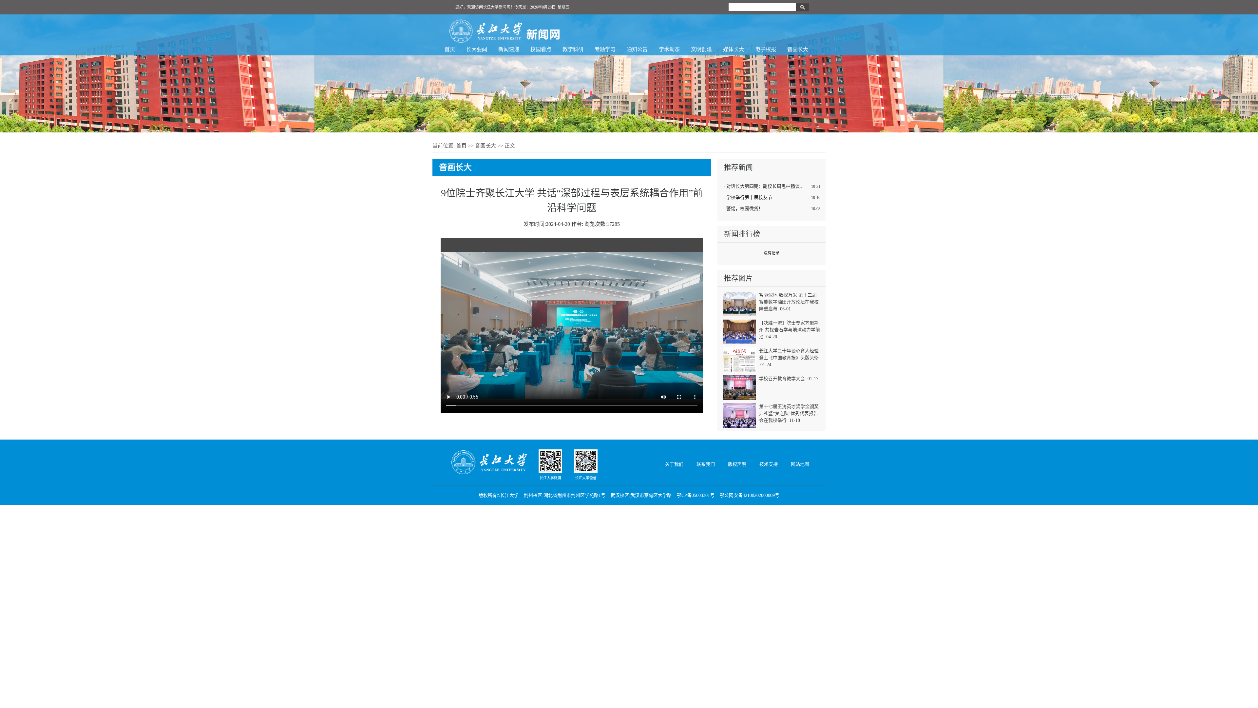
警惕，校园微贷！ (744, 208)
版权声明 (737, 464)
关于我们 (674, 464)
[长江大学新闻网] (504, 31)
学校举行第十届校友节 (749, 197)
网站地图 (800, 464)
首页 (450, 49)
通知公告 (637, 49)
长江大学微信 (586, 478)
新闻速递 (508, 49)
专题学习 (605, 49)
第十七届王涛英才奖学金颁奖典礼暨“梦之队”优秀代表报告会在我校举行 (789, 413)
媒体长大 (733, 49)
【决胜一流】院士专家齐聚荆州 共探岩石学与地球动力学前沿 (789, 330)
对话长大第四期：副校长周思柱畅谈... (765, 186)
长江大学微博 (550, 478)
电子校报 (765, 49)
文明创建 (701, 49)
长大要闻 (476, 49)
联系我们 (705, 464)
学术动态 (669, 49)
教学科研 (572, 49)
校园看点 (540, 49)
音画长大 (797, 49)
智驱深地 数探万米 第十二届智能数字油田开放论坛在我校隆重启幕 (789, 302)
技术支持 (768, 464)
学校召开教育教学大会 (782, 378)
